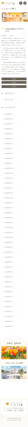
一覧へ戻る (14, 86)
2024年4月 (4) (9, 148)
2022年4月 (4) (9, 267)
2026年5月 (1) (8, 114)
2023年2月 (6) (9, 217)
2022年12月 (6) (9, 227)
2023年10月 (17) (9, 178)
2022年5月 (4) (9, 262)
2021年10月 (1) (9, 287)
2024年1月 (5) (8, 163)
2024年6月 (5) (9, 138)
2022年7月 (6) (9, 252)
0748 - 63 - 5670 (15, 410)
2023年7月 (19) (9, 193)
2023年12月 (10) (9, 168)
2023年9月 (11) (9, 183)
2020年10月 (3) (9, 326)
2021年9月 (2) (8, 291)
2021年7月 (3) (8, 301)
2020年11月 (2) (9, 321)
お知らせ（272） (9, 100)
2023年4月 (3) (9, 208)
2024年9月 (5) (9, 124)
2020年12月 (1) (9, 316)
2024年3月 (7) (9, 153)
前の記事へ (14, 79)
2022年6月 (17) (9, 257)
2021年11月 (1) (9, 282)
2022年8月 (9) (9, 247)
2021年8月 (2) (9, 296)
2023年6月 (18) (9, 198)
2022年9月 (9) (9, 242)
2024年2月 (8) (9, 158)
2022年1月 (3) (8, 277)
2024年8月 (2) (9, 129)
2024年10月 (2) (9, 119)
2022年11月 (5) (9, 232)
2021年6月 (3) (8, 306)
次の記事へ (14, 82)
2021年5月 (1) (8, 311)
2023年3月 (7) (9, 213)
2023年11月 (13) (9, 173)
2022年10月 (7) (9, 237)
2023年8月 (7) (9, 188)
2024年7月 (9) (9, 134)
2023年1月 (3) (8, 222)
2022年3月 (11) (9, 272)
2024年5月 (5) (9, 143)
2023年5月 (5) (9, 203)
